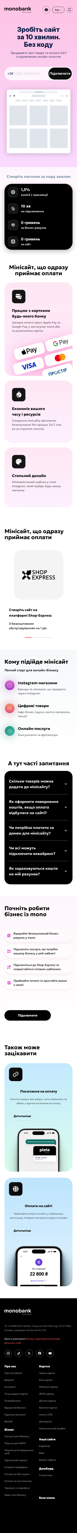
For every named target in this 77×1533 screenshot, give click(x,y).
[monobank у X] (29, 1353)
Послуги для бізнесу (16, 1436)
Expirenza (44, 1446)
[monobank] (17, 10)
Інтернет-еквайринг (16, 1467)
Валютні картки (48, 1407)
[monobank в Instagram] (8, 1353)
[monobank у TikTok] (18, 1353)
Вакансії (9, 1380)
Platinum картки (48, 1386)
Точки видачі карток (16, 1393)
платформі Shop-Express (30, 615)
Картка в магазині (14, 1414)
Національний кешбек (52, 1428)
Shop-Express (46, 965)
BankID (8, 1421)
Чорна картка (47, 1373)
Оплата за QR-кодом (16, 1474)
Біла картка (45, 1380)
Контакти (10, 1386)
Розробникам (12, 1400)
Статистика (45, 1475)
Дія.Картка (45, 1421)
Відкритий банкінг (15, 1407)
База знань (47, 1497)
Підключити (60, 73)
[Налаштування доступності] (46, 9)
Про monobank (13, 1373)
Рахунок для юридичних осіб (19, 1452)
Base (41, 1453)
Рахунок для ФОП (15, 1443)
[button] (38, 784)
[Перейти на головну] (17, 1312)
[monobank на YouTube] (50, 1353)
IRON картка (46, 1393)
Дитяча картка (47, 1400)
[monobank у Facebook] (39, 1353)
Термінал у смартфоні (17, 1488)
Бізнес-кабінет (47, 1459)
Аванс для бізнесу (15, 1494)
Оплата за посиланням (18, 1481)
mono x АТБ (46, 1414)
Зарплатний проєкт (15, 1460)
